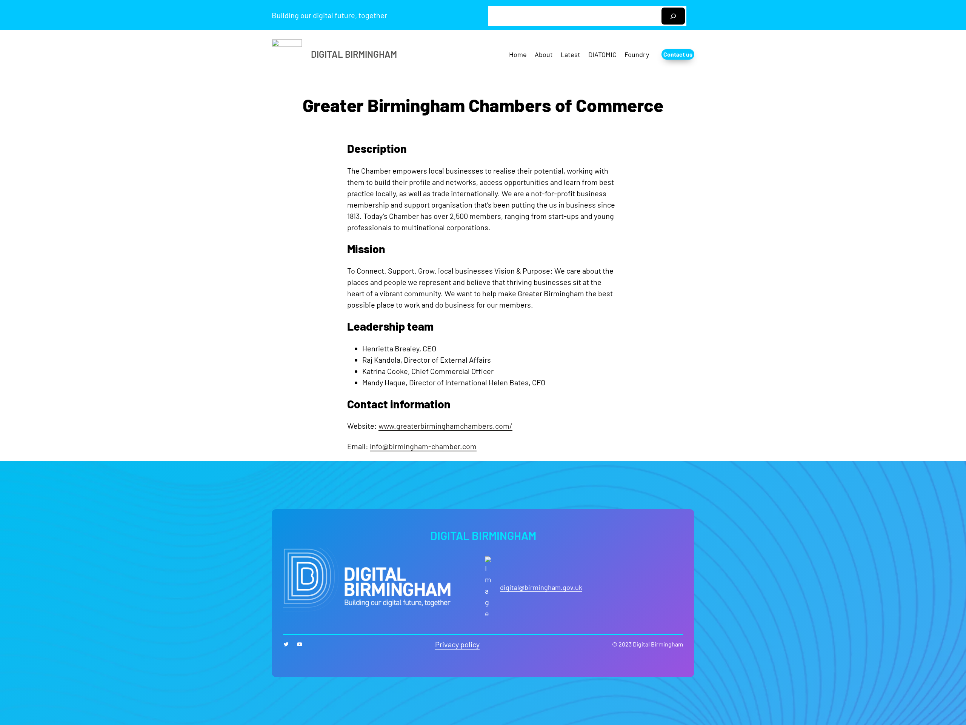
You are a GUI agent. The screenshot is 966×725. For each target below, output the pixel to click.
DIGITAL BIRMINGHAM (354, 54)
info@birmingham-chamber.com (423, 446)
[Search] (673, 16)
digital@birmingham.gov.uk (541, 587)
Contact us (677, 54)
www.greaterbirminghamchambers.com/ (445, 425)
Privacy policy (457, 644)
